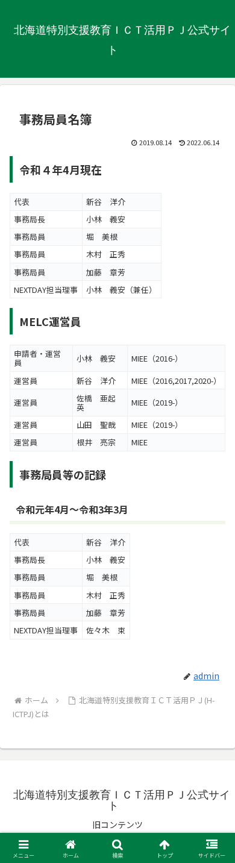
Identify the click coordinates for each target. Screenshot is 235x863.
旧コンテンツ (117, 824)
